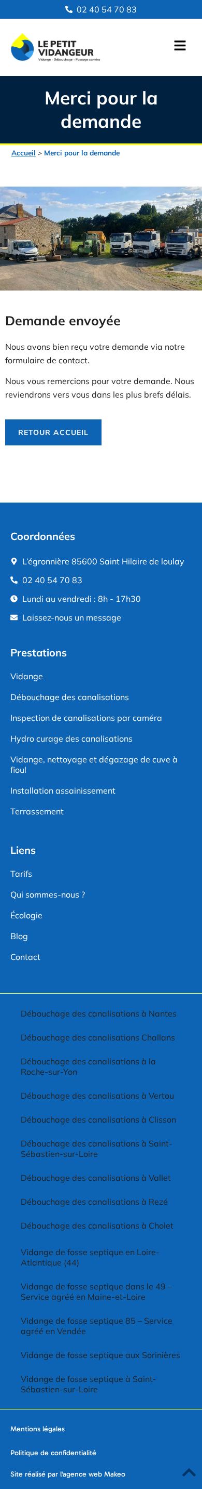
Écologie (26, 915)
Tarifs (21, 873)
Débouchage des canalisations (69, 697)
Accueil (23, 152)
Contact (25, 957)
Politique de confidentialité (53, 1452)
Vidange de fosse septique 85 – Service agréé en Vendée (96, 1325)
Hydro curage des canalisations (71, 738)
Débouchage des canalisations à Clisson (98, 1119)
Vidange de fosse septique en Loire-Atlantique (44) (90, 1257)
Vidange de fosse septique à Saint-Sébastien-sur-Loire (88, 1384)
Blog (19, 936)
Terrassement (37, 811)
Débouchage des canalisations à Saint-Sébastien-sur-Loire (96, 1148)
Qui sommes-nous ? (47, 894)
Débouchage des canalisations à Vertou (97, 1095)
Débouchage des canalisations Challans (98, 1037)
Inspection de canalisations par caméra (86, 718)
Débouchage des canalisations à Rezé (94, 1201)
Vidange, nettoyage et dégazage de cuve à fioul (94, 764)
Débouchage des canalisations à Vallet (96, 1177)
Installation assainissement (63, 790)
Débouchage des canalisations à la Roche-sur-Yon (88, 1066)
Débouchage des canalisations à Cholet (97, 1225)
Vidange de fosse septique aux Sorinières (100, 1355)
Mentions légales (37, 1429)
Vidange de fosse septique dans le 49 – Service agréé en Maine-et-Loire (96, 1291)
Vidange (26, 676)
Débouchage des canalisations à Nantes (99, 1013)
